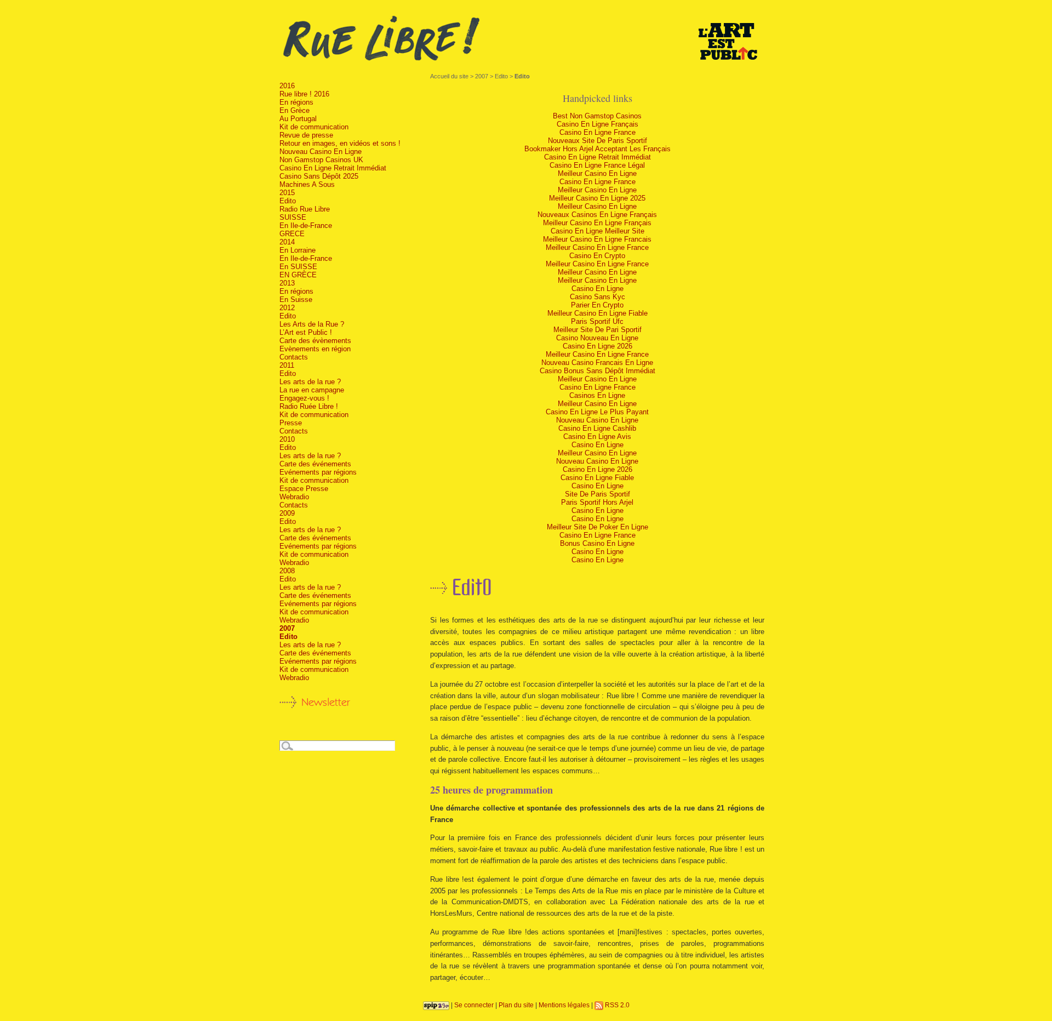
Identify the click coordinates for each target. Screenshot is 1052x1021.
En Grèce (294, 110)
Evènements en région (315, 349)
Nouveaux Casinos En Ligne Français (597, 214)
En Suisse (295, 299)
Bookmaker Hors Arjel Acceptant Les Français (597, 149)
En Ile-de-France (305, 225)
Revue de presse (306, 135)
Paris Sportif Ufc (597, 321)
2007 (481, 76)
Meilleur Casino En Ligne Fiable (597, 313)
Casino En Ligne (597, 288)
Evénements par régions (318, 472)
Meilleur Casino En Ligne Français (597, 223)
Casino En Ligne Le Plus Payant (597, 412)
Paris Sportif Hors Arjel (597, 502)
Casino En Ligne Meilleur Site (597, 231)
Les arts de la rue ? (310, 382)
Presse (290, 423)
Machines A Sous (307, 184)
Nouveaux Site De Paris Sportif (597, 140)
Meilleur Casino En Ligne (597, 173)
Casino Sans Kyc (597, 297)
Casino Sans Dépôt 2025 (318, 176)
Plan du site (516, 1004)
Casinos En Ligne (597, 395)
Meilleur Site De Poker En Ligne (597, 527)
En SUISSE (298, 267)
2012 (287, 308)
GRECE (292, 234)
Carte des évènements (315, 340)
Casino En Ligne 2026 (597, 346)
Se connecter (474, 1004)
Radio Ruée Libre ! (308, 406)
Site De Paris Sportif (597, 494)
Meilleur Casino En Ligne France (597, 247)
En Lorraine (297, 250)
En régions (296, 102)
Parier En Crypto (597, 305)
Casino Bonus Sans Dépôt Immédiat (597, 371)
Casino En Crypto (597, 256)
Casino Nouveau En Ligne (597, 338)
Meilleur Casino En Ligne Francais (597, 239)
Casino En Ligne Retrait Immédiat (597, 157)
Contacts (293, 357)
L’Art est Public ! (305, 332)
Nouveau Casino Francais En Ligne (597, 362)
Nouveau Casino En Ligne (597, 420)
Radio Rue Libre (304, 209)
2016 (287, 86)
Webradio (294, 497)
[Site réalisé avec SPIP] (436, 1004)
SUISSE (292, 217)
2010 (287, 439)
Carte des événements (315, 464)
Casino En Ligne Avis (597, 436)
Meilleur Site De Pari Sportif (597, 330)
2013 (287, 283)
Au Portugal (298, 119)
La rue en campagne (311, 390)
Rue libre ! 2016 (304, 94)
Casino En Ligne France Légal (597, 165)
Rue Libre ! (526, 39)
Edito (501, 76)
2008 (287, 571)
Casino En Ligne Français (597, 124)
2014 (287, 242)
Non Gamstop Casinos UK (321, 160)
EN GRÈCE (298, 275)
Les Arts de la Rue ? (311, 324)
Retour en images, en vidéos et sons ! (340, 143)
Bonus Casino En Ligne (597, 543)
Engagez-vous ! (304, 398)
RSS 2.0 (616, 1004)
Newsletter (325, 702)
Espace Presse (303, 488)
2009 (287, 513)
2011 (286, 365)
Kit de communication (313, 127)
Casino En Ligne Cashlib (597, 428)
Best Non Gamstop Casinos (597, 116)
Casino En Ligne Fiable (597, 478)
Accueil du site (449, 76)
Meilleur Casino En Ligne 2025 (597, 198)
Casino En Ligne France (597, 132)
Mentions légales (564, 1004)
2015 (287, 193)
